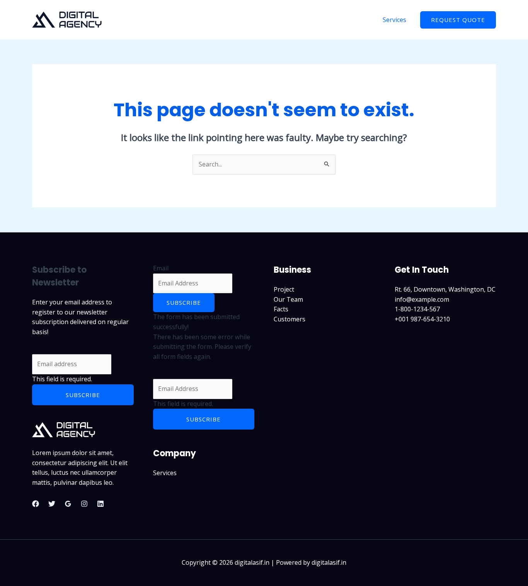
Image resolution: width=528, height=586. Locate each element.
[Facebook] (35, 503)
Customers (289, 319)
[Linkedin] (100, 503)
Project (284, 289)
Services (394, 19)
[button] (458, 20)
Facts (281, 309)
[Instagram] (84, 503)
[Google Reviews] (68, 503)
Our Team (288, 299)
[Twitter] (51, 503)
